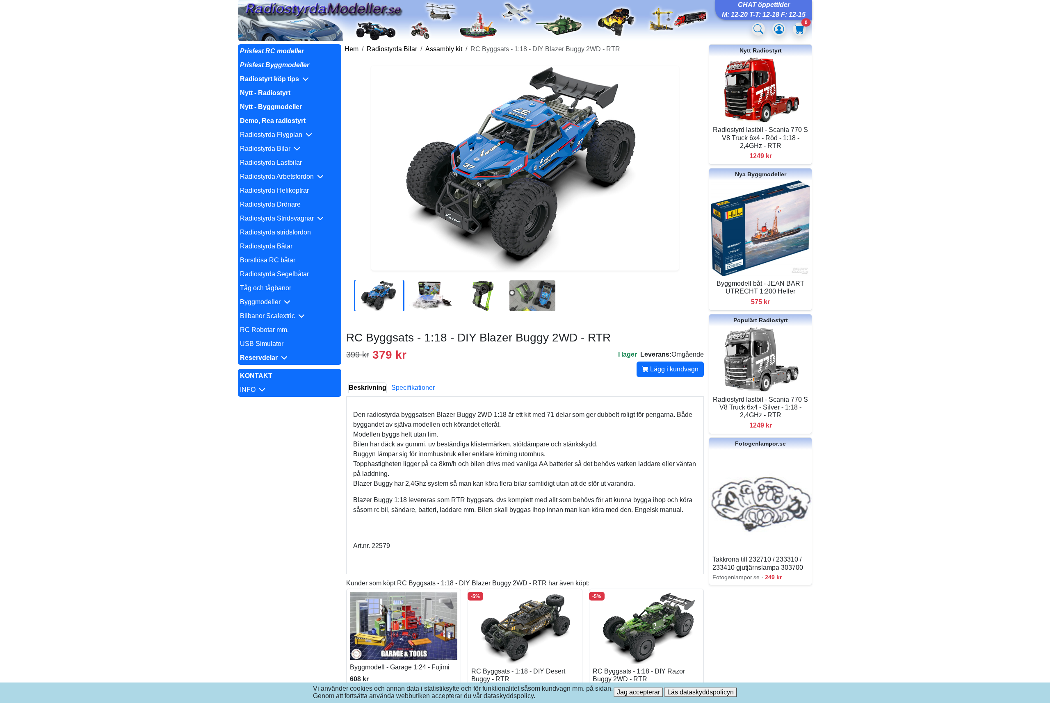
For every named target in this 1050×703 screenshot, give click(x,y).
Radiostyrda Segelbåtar (274, 274)
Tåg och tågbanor (265, 287)
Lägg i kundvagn (673, 369)
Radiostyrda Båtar (266, 246)
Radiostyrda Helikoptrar (274, 190)
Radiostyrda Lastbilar (271, 162)
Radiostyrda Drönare (270, 204)
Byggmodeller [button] (262, 301)
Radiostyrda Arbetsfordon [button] (278, 176)
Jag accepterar (638, 692)
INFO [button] (249, 389)
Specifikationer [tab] (413, 387)
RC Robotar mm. (264, 329)
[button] (289, 79)
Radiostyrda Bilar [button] (267, 148)
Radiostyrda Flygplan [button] (273, 134)
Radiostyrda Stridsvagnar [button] (278, 218)
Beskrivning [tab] (367, 387)
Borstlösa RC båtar (267, 260)
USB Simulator (261, 343)
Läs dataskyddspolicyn (700, 692)
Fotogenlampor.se (760, 443)
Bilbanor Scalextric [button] (269, 315)
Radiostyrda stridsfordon (275, 232)
